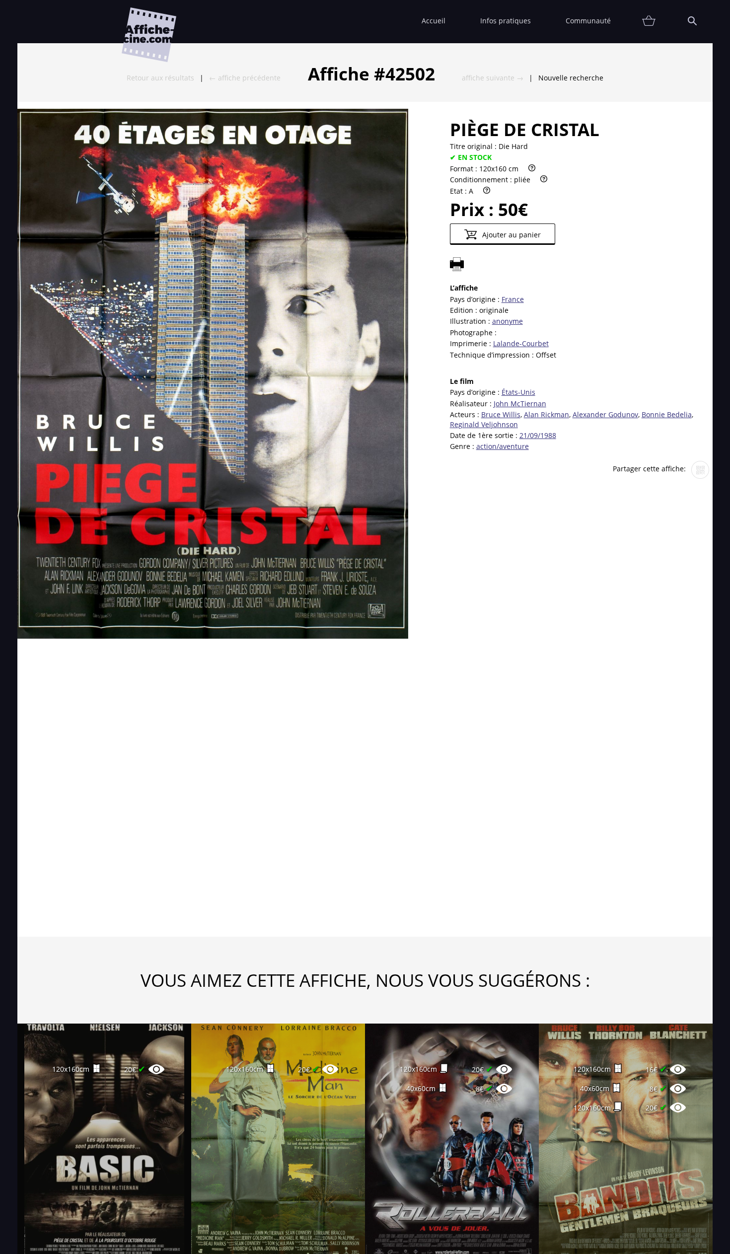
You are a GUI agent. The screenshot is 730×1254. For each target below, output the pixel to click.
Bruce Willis (500, 414)
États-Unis (518, 392)
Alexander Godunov (605, 414)
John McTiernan (520, 403)
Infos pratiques (505, 20)
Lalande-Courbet (521, 343)
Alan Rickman (546, 414)
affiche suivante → (492, 77)
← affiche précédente (245, 77)
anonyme (507, 321)
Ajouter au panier (510, 234)
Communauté (588, 20)
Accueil (433, 20)
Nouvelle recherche (570, 77)
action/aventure (502, 446)
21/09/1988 (537, 435)
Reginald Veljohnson (484, 424)
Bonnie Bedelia (667, 414)
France (513, 299)
